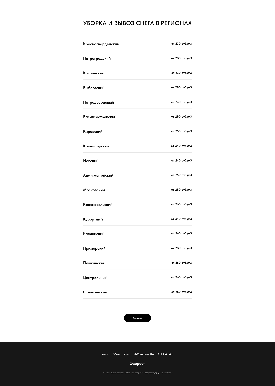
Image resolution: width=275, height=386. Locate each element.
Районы (116, 354)
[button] (137, 318)
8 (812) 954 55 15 (166, 354)
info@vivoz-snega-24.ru (144, 354)
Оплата (105, 354)
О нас (126, 354)
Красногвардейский (101, 43)
